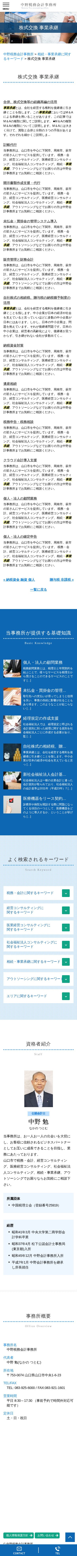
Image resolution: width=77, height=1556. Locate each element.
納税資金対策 (13, 345)
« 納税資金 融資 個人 (19, 580)
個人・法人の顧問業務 (20, 498)
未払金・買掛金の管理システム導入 (30, 221)
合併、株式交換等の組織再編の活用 (30, 102)
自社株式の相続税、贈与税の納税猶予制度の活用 (36, 300)
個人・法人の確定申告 (20, 537)
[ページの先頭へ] (70, 1537)
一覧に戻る (38, 589)
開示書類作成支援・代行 (21, 183)
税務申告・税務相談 (18, 422)
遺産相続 (10, 384)
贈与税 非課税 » (62, 580)
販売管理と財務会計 (18, 259)
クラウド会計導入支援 (20, 460)
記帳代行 (10, 145)
